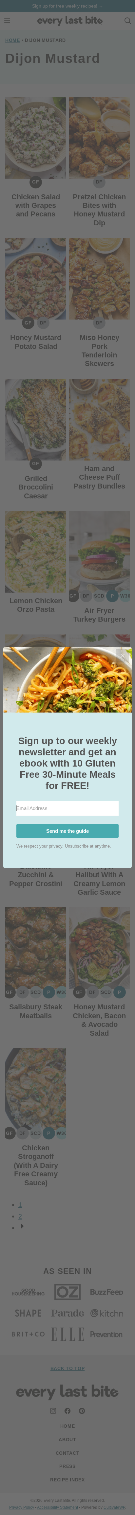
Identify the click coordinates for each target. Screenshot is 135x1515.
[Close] (122, 655)
